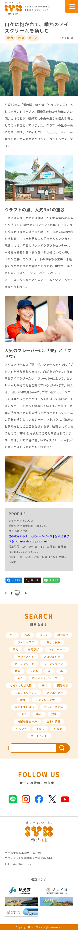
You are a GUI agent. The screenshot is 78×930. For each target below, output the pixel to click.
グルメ (58, 728)
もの (27, 635)
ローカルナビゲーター (46, 678)
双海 (54, 714)
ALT (20, 678)
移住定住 (63, 635)
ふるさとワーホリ (26, 692)
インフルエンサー (46, 700)
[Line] (51, 581)
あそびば (33, 649)
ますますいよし (24, 707)
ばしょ (44, 635)
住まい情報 (54, 721)
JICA (44, 685)
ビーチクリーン (24, 664)
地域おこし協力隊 (21, 685)
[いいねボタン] (17, 593)
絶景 (23, 700)
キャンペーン (57, 649)
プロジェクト (52, 656)
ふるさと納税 (52, 642)
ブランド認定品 (53, 707)
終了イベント (39, 736)
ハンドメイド (26, 656)
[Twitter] (32, 581)
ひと (12, 635)
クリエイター (55, 692)
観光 (15, 649)
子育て (40, 728)
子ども (34, 671)
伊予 (24, 714)
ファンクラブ (26, 642)
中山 (39, 714)
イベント (21, 728)
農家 (17, 671)
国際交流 (62, 685)
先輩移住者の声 (27, 721)
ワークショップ (53, 664)
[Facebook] (14, 581)
